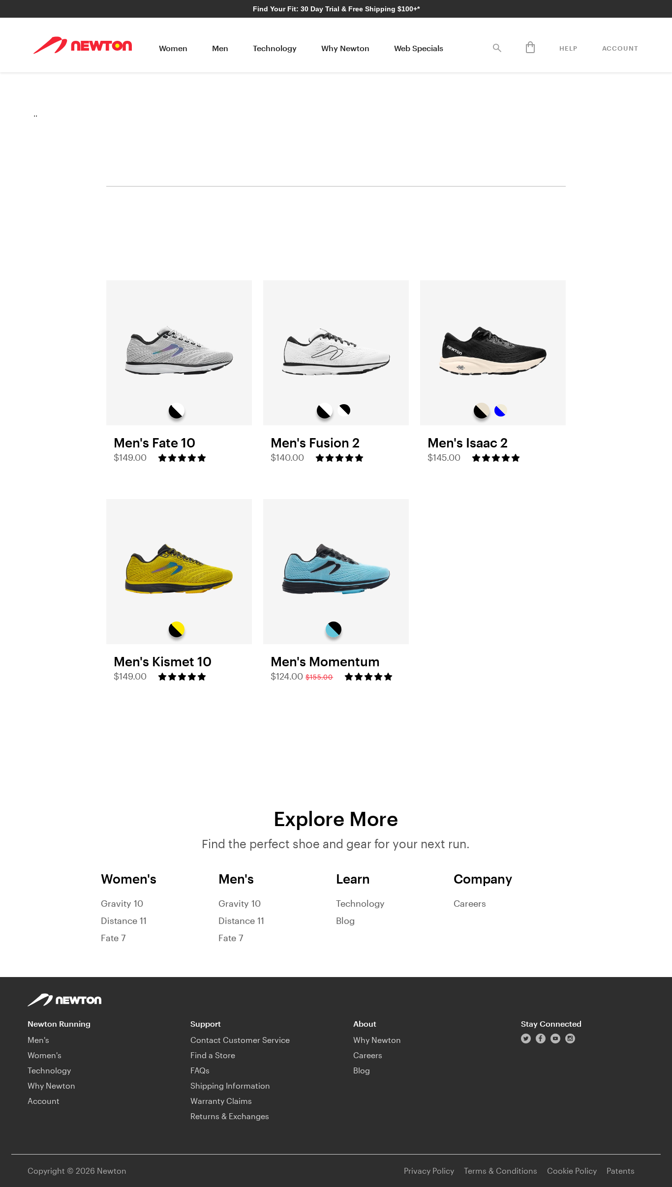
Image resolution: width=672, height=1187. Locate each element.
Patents (621, 1170)
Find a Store (212, 1055)
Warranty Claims (221, 1100)
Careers (470, 903)
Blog (345, 920)
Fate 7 (113, 937)
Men (220, 48)
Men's (38, 1039)
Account (620, 48)
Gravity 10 (122, 903)
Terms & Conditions (500, 1170)
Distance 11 (124, 920)
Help (568, 48)
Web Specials (418, 48)
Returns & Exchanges (229, 1116)
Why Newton (345, 48)
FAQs (200, 1070)
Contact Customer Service (240, 1039)
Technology (275, 48)
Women (173, 48)
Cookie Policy (572, 1170)
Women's (44, 1055)
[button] (182, 458)
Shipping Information (230, 1085)
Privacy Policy (429, 1170)
